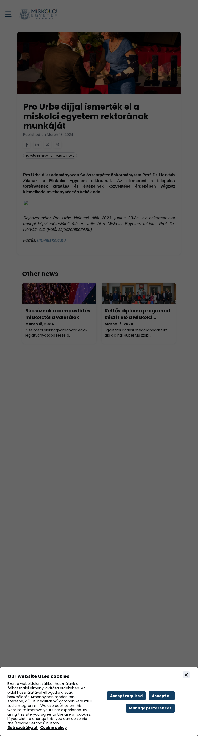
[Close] (186, 674)
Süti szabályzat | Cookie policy (37, 727)
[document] (99, 701)
